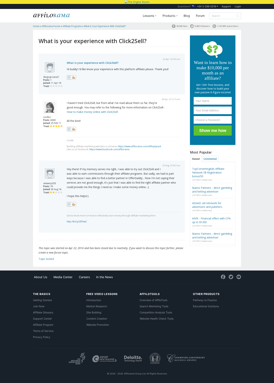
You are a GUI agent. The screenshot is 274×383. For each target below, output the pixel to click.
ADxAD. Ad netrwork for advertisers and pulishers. (207, 205)
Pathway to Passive (205, 300)
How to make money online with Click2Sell (92, 112)
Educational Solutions (206, 306)
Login (238, 6)
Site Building (93, 312)
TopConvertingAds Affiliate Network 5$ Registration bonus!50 (208, 172)
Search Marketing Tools (154, 306)
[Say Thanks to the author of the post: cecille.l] (71, 129)
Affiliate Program (43, 324)
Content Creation (96, 318)
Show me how (212, 130)
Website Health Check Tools (157, 318)
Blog (187, 16)
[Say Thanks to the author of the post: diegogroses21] (71, 77)
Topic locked (46, 259)
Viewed (196, 158)
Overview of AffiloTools (153, 300)
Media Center (63, 277)
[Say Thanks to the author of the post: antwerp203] (71, 204)
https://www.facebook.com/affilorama (109, 149)
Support (226, 6)
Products (169, 16)
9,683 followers (202, 26)
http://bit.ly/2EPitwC (77, 221)
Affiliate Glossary (43, 312)
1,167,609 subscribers (227, 26)
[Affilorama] (51, 14)
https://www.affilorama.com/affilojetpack (139, 146)
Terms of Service (43, 330)
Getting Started (42, 300)
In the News (104, 277)
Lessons (149, 16)
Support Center (42, 318)
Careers (84, 277)
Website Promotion (97, 324)
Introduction (93, 300)
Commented (210, 158)
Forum (200, 16)
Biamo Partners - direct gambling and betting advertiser (212, 189)
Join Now (38, 306)
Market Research (96, 306)
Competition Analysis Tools (156, 312)
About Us (40, 277)
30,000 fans (182, 26)
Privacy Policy (41, 337)
